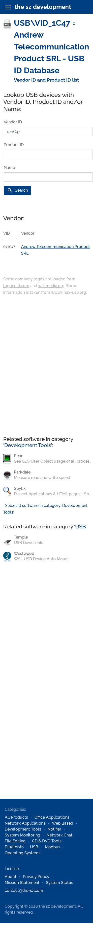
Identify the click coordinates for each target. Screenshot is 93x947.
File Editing (15, 841)
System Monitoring (22, 835)
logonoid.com (16, 285)
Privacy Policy (36, 876)
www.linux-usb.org (68, 292)
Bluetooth (14, 847)
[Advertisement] (46, 366)
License (12, 868)
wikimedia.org (51, 285)
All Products (16, 817)
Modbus (52, 847)
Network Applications (25, 823)
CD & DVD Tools (47, 841)
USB (80, 526)
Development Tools (27, 445)
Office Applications (51, 817)
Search (17, 190)
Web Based (62, 823)
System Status (59, 882)
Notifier (54, 829)
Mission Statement (22, 882)
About (10, 876)
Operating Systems (22, 853)
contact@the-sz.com (24, 890)
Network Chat (59, 835)
